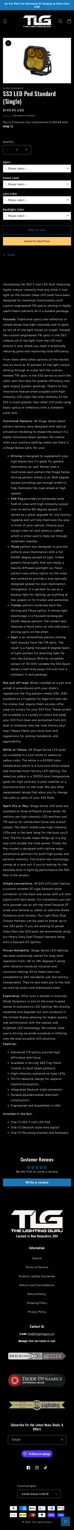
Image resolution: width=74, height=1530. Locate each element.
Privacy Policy (37, 1312)
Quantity (8, 141)
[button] (5, 21)
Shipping (7, 115)
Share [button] (11, 255)
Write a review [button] (36, 1182)
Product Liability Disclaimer (37, 1276)
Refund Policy (37, 1294)
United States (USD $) (35, 1494)
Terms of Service (37, 1267)
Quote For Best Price (37, 241)
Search (37, 1258)
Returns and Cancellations (37, 1285)
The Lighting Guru (42, 1522)
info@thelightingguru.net (41, 1333)
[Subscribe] (61, 1439)
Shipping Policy (37, 1303)
